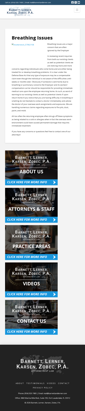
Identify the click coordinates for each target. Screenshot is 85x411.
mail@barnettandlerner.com (40, 2)
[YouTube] (79, 2)
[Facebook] (72, 2)
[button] (77, 9)
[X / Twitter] (75, 2)
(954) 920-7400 (17, 2)
